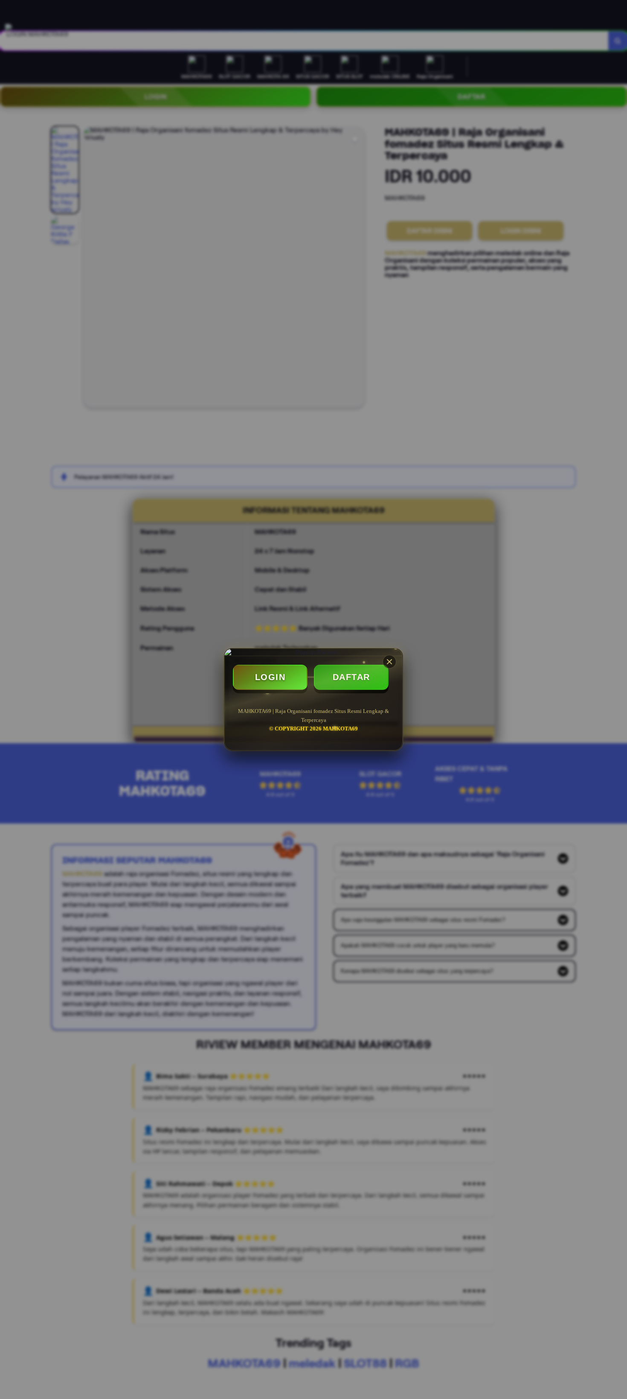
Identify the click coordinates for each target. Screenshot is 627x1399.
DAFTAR (351, 677)
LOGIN (270, 677)
